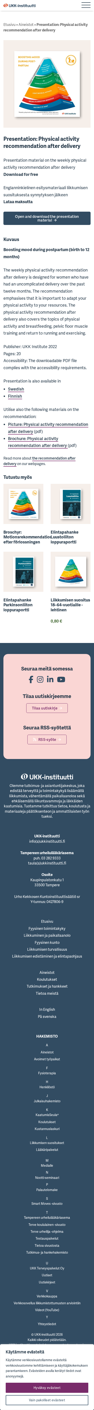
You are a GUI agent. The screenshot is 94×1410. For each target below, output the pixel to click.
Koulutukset (47, 979)
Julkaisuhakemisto (47, 1101)
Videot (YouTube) (47, 1310)
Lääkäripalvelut (47, 1149)
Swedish (16, 389)
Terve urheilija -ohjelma (47, 1231)
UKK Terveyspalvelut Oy (47, 1268)
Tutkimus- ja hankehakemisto (47, 1252)
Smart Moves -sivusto (47, 1203)
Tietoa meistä (47, 993)
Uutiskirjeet (47, 1282)
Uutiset (47, 1275)
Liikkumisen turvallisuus (47, 949)
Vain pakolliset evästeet (47, 1400)
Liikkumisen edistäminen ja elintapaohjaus (47, 956)
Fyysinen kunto (47, 942)
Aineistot (26, 24)
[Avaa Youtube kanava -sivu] (61, 679)
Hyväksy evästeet (47, 1387)
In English (47, 1009)
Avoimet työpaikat (47, 1059)
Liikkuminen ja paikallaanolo (47, 935)
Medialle (47, 1165)
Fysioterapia (47, 1073)
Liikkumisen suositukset (47, 1143)
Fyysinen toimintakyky (47, 928)
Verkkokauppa (47, 1296)
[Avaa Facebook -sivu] (31, 679)
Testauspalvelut (47, 1238)
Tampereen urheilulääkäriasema (47, 1217)
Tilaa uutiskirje (44, 708)
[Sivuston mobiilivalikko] (86, 5)
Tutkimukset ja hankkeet (47, 986)
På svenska (47, 1016)
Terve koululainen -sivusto (47, 1224)
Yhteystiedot (47, 1324)
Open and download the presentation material (47, 218)
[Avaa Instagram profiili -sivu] (40, 679)
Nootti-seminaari (47, 1177)
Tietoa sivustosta (47, 1245)
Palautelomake (47, 1190)
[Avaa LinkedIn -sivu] (50, 679)
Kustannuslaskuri (47, 1129)
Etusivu (9, 24)
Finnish (15, 396)
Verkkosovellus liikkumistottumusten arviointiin (47, 1303)
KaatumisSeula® (47, 1115)
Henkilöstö (47, 1087)
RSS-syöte (47, 739)
